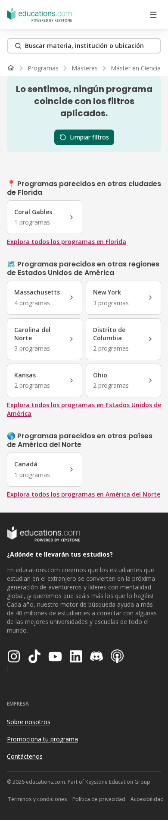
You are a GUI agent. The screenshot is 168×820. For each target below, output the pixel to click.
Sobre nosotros (28, 722)
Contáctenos (25, 756)
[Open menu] (153, 14)
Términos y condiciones (37, 799)
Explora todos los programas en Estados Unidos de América (84, 409)
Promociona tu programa (42, 739)
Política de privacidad (98, 799)
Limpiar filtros (89, 137)
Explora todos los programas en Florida (66, 241)
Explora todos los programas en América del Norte (83, 494)
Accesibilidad (147, 799)
